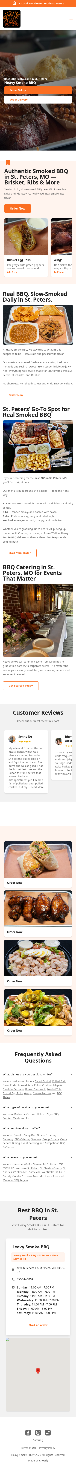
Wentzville (48, 1172)
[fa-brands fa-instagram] (38, 1432)
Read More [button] (37, 787)
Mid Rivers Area (49, 1176)
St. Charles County (51, 1168)
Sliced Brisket (43, 1081)
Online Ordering (47, 1135)
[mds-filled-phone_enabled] (48, 1432)
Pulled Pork (59, 1081)
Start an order (38, 1325)
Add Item (12, 272)
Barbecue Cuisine (24, 1114)
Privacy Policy (47, 1447)
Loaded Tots (54, 1089)
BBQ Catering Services (27, 1139)
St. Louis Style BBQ (48, 1114)
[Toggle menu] (71, 18)
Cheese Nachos (42, 1093)
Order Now (17, 208)
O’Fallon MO (20, 1172)
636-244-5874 (25, 1279)
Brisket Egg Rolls (13, 1093)
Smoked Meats (11, 1118)
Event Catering (30, 1143)
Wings (27, 1093)
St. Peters (33, 1168)
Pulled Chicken (43, 1085)
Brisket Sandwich (35, 1089)
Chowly (43, 1460)
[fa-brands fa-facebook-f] (28, 1432)
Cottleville (34, 1172)
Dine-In (18, 1135)
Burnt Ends (9, 1085)
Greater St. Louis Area (25, 1176)
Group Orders (50, 1139)
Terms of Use (28, 1447)
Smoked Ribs (25, 1085)
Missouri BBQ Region (15, 1180)
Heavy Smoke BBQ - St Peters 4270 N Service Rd (35, 1257)
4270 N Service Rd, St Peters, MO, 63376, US (41, 1269)
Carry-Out (30, 1135)
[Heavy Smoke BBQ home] (12, 19)
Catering (8, 1139)
